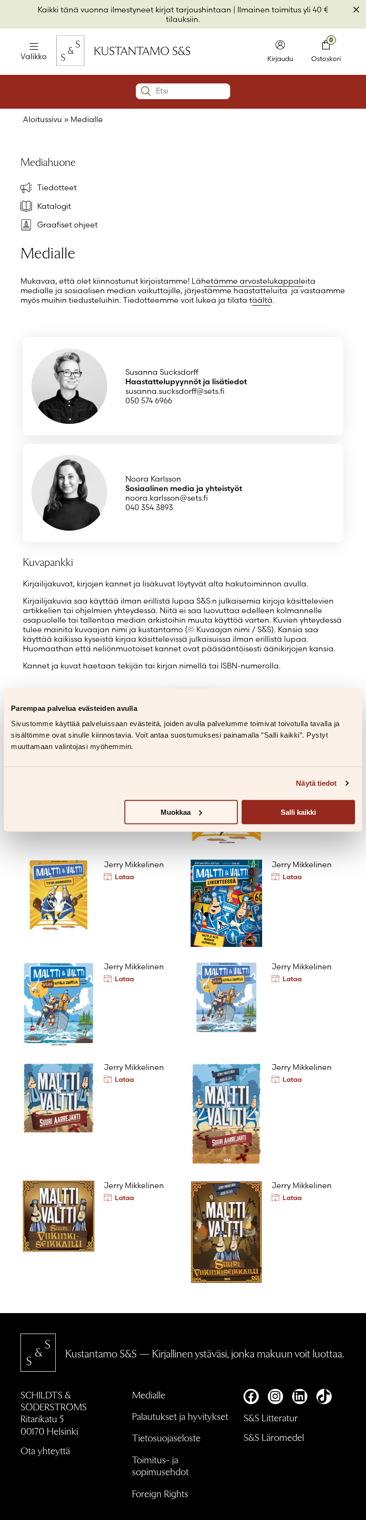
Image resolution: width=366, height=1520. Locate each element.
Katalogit (54, 206)
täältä (261, 300)
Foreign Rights (160, 1493)
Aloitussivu (42, 119)
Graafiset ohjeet (67, 224)
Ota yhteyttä (45, 1450)
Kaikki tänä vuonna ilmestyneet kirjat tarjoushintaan (134, 9)
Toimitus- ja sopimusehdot (160, 1465)
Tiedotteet (57, 187)
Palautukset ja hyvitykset (180, 1416)
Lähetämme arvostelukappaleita (253, 281)
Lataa (124, 877)
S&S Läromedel (274, 1437)
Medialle (148, 1394)
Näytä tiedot (316, 783)
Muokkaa (176, 812)
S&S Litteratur (271, 1417)
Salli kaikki (298, 812)
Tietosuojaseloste (166, 1437)
